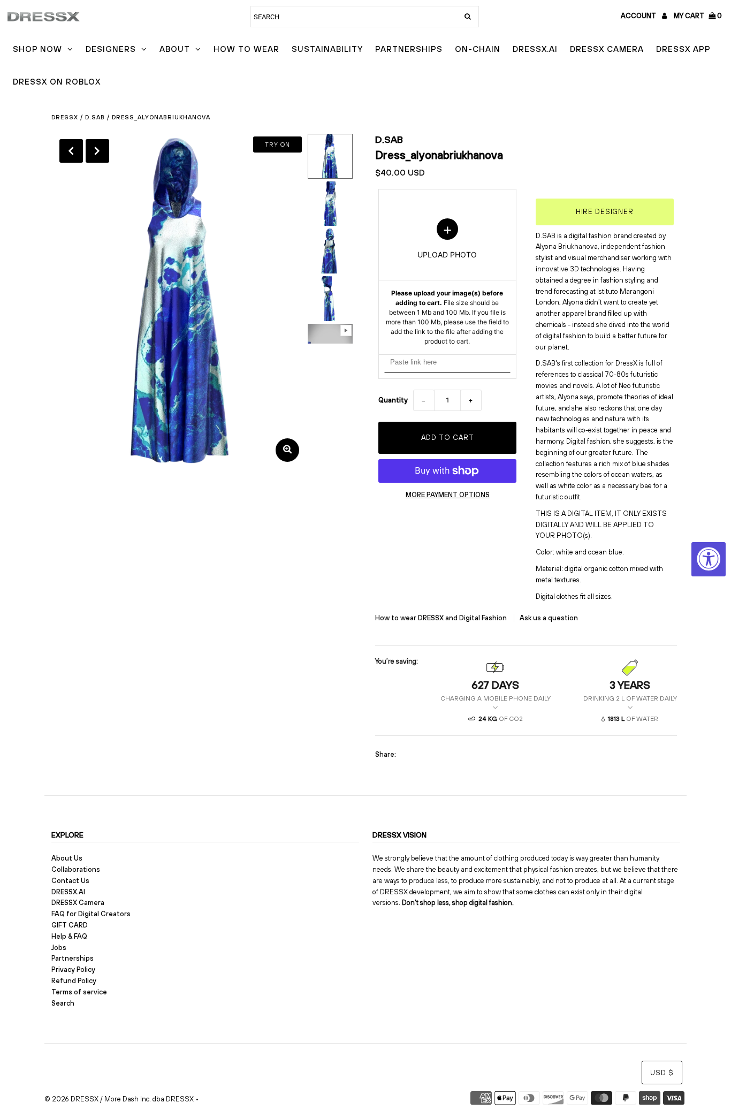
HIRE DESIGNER (605, 212)
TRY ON (277, 144)
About (174, 49)
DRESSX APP (683, 49)
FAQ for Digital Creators (91, 914)
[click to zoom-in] (287, 450)
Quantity (393, 400)
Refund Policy (73, 981)
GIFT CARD (69, 925)
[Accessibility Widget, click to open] (708, 559)
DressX (64, 117)
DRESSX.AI (535, 49)
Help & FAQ (69, 936)
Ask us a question (549, 618)
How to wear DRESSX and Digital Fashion (441, 618)
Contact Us (70, 881)
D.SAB (95, 117)
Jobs (58, 948)
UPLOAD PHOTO (447, 282)
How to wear (246, 49)
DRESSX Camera (607, 49)
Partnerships (409, 49)
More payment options (448, 495)
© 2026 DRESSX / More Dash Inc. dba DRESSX (119, 1099)
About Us (66, 858)
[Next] (97, 151)
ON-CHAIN (477, 49)
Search (62, 1003)
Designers (111, 49)
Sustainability (327, 49)
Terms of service (79, 992)
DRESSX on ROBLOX (57, 81)
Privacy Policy (73, 969)
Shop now (37, 49)
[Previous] (71, 151)
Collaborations (75, 869)
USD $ (662, 1073)
